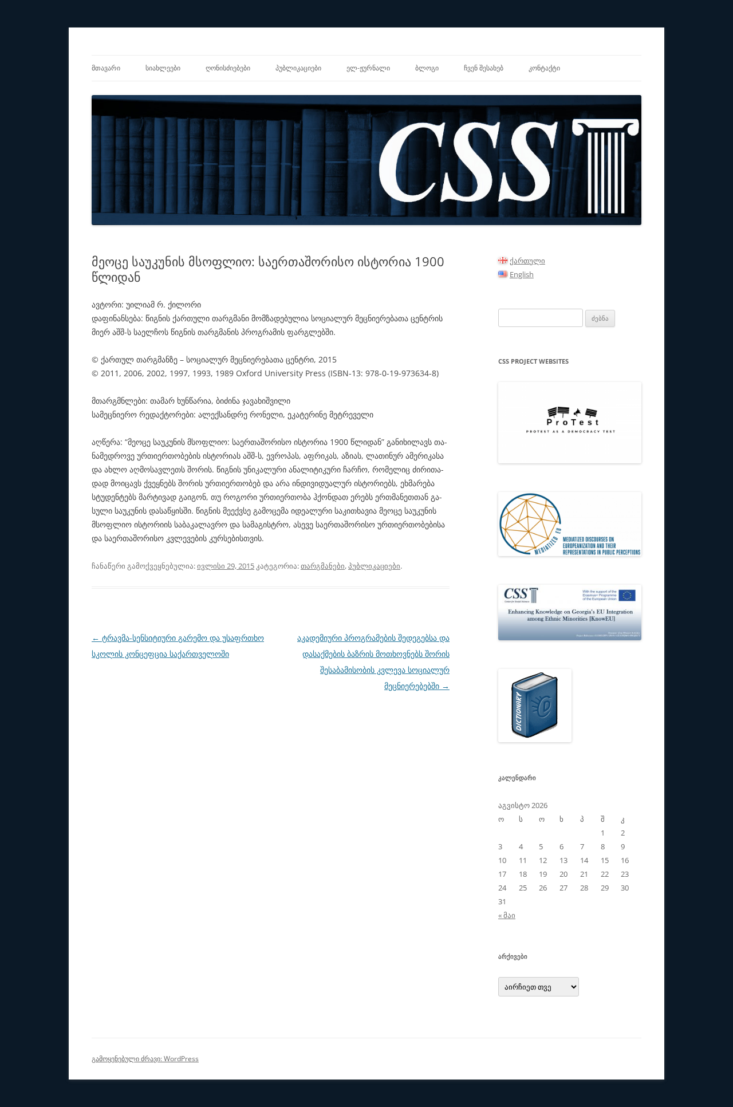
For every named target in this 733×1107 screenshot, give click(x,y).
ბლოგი (427, 68)
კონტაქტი (544, 68)
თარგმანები (323, 566)
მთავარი (106, 68)
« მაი (506, 915)
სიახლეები (162, 68)
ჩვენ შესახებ (483, 68)
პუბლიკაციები (298, 68)
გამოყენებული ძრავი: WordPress (145, 1058)
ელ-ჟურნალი (368, 68)
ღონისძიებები (228, 68)
